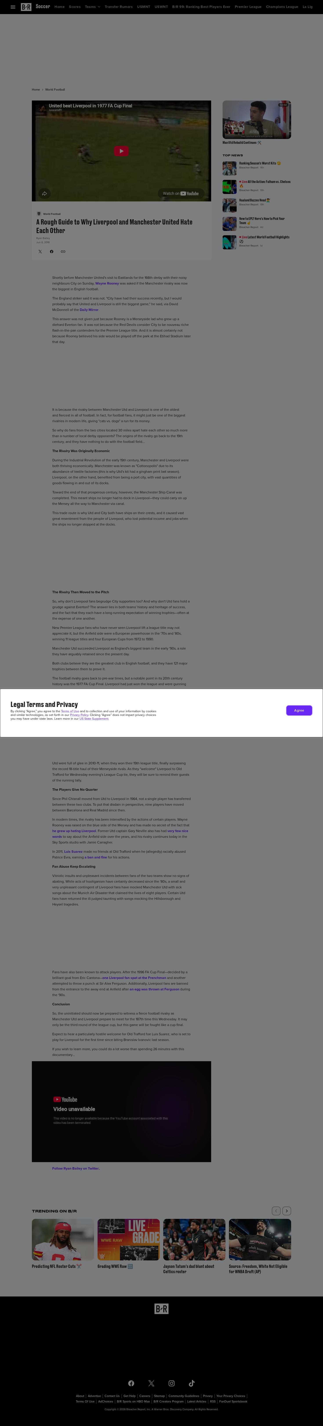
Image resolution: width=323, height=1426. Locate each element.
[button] (299, 710)
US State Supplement (94, 719)
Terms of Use (70, 711)
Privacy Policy (79, 715)
